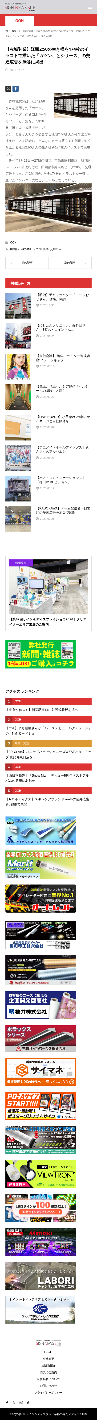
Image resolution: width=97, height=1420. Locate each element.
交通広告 (55, 249)
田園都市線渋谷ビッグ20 (26, 249)
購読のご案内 (48, 1372)
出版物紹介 (48, 1365)
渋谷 (46, 249)
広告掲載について (48, 1379)
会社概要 (48, 1358)
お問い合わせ (48, 1385)
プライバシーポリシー (48, 1392)
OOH (19, 21)
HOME (48, 1352)
